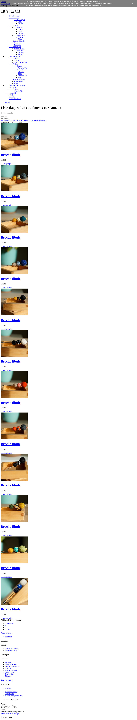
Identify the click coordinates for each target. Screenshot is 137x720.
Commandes (9, 694)
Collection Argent (13, 56)
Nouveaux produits (11, 649)
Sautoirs (18, 27)
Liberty (20, 29)
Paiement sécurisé (11, 670)
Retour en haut (7, 633)
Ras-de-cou (19, 35)
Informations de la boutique (10, 714)
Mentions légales (10, 664)
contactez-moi (10, 672)
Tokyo (20, 74)
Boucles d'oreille (15, 99)
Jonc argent (19, 20)
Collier (11, 95)
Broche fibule (10, 155)
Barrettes (18, 50)
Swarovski (10, 93)
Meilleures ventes (11, 650)
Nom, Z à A (21, 120)
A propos (8, 668)
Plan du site (9, 674)
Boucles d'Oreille (17, 41)
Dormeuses (17, 43)
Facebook (8, 637)
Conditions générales (12, 666)
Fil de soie (17, 60)
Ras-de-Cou (19, 70)
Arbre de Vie (22, 68)
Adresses (8, 688)
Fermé (20, 22)
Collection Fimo (12, 16)
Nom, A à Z (12, 120)
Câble (20, 31)
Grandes (21, 52)
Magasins (8, 676)
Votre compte (6, 680)
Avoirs (7, 690)
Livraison (8, 662)
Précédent (9, 623)
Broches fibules (19, 49)
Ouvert (20, 24)
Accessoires (15, 47)
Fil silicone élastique (20, 62)
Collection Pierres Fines (15, 85)
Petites (20, 54)
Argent (20, 33)
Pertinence (4, 120)
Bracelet (12, 97)
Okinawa (21, 72)
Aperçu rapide (6, 164)
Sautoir (18, 66)
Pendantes (17, 45)
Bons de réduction (11, 692)
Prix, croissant (30, 120)
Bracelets (14, 18)
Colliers (13, 25)
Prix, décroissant (40, 120)
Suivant (8, 629)
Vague (20, 77)
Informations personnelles (13, 696)
